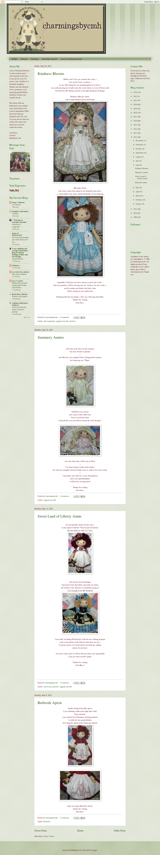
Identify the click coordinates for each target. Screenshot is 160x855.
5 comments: (65, 682)
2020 (136, 104)
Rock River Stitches (20, 294)
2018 (136, 112)
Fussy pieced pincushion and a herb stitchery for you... (20, 239)
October (139, 148)
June (138, 165)
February (139, 199)
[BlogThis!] (77, 317)
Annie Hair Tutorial (49, 59)
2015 (136, 125)
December (140, 140)
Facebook (34, 59)
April (138, 191)
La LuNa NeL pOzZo (20, 272)
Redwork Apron (50, 702)
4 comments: (65, 496)
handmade (51, 321)
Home (80, 830)
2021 (136, 100)
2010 (136, 213)
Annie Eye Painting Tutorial (71, 59)
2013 (136, 133)
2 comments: (65, 817)
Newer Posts (40, 830)
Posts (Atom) (49, 836)
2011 (136, 209)
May (138, 187)
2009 (136, 217)
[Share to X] (79, 317)
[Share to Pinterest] (84, 317)
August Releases (17, 259)
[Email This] (74, 317)
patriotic (55, 686)
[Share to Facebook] (81, 317)
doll (45, 321)
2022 (136, 96)
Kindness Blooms (51, 73)
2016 (136, 120)
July (137, 161)
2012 (136, 137)
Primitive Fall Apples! (20, 296)
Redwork (47, 821)
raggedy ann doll (62, 321)
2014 (136, 129)
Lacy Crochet (17, 281)
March (138, 195)
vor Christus (16, 204)
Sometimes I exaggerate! (16, 225)
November (140, 144)
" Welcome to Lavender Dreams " (20, 221)
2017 (136, 116)
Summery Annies (51, 337)
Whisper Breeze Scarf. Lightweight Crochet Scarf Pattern (20, 285)
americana (47, 686)
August (139, 157)
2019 (136, 108)
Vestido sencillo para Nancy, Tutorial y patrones (19, 309)
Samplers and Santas (20, 211)
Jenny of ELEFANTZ (17, 234)
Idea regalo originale (19, 274)
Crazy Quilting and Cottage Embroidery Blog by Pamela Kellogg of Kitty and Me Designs (20, 252)
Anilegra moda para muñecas (20, 304)
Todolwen (16, 265)
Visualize (15, 213)
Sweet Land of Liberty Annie (60, 516)
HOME (14, 59)
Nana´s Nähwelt (18, 202)
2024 (136, 92)
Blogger (94, 850)
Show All (26, 317)
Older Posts (120, 830)
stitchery (72, 321)
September (140, 152)
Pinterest (24, 59)
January (139, 203)
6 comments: (65, 317)
